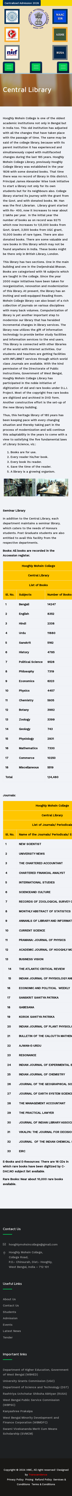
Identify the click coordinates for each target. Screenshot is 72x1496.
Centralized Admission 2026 (22, 3)
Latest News (12, 1331)
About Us (9, 1299)
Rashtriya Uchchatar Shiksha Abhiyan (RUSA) (35, 1393)
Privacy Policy (15, 1479)
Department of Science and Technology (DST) (36, 1387)
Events (7, 1324)
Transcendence (38, 1474)
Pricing (29, 1479)
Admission (10, 1318)
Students (9, 1312)
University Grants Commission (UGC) (29, 1381)
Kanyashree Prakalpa (18, 1411)
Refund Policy (43, 1479)
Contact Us (11, 1305)
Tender (8, 1337)
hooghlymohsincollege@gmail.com (33, 1244)
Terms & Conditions (43, 1484)
